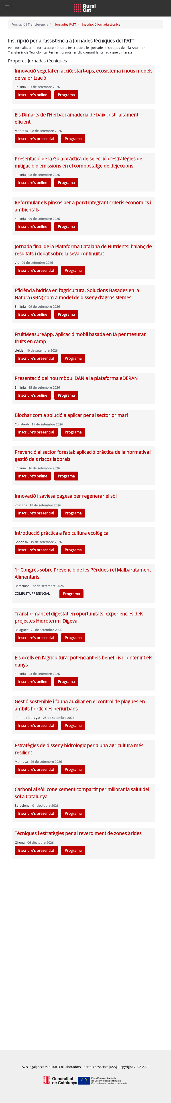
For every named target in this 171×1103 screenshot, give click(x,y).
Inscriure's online (32, 94)
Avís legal (29, 1067)
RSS (113, 1067)
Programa (66, 94)
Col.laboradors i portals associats (83, 1067)
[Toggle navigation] (7, 7)
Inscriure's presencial (36, 138)
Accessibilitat (47, 1067)
